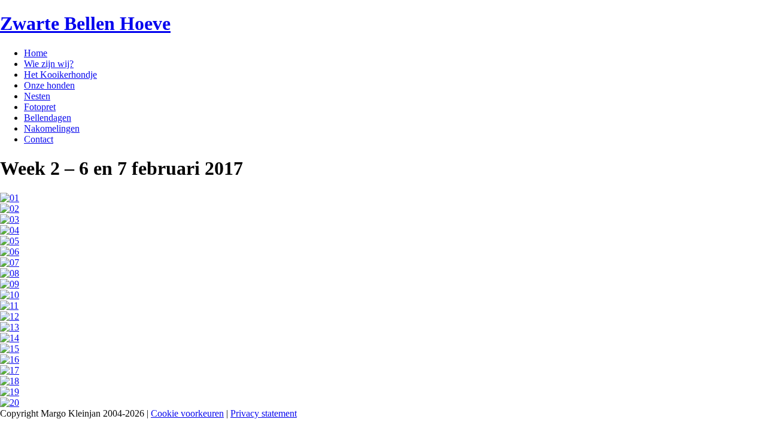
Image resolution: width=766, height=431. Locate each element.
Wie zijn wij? (49, 64)
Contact (38, 139)
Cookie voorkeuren (187, 413)
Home (35, 53)
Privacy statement (263, 413)
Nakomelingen (52, 128)
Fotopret (40, 107)
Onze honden (49, 85)
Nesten (37, 96)
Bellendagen (47, 118)
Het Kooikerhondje (60, 74)
